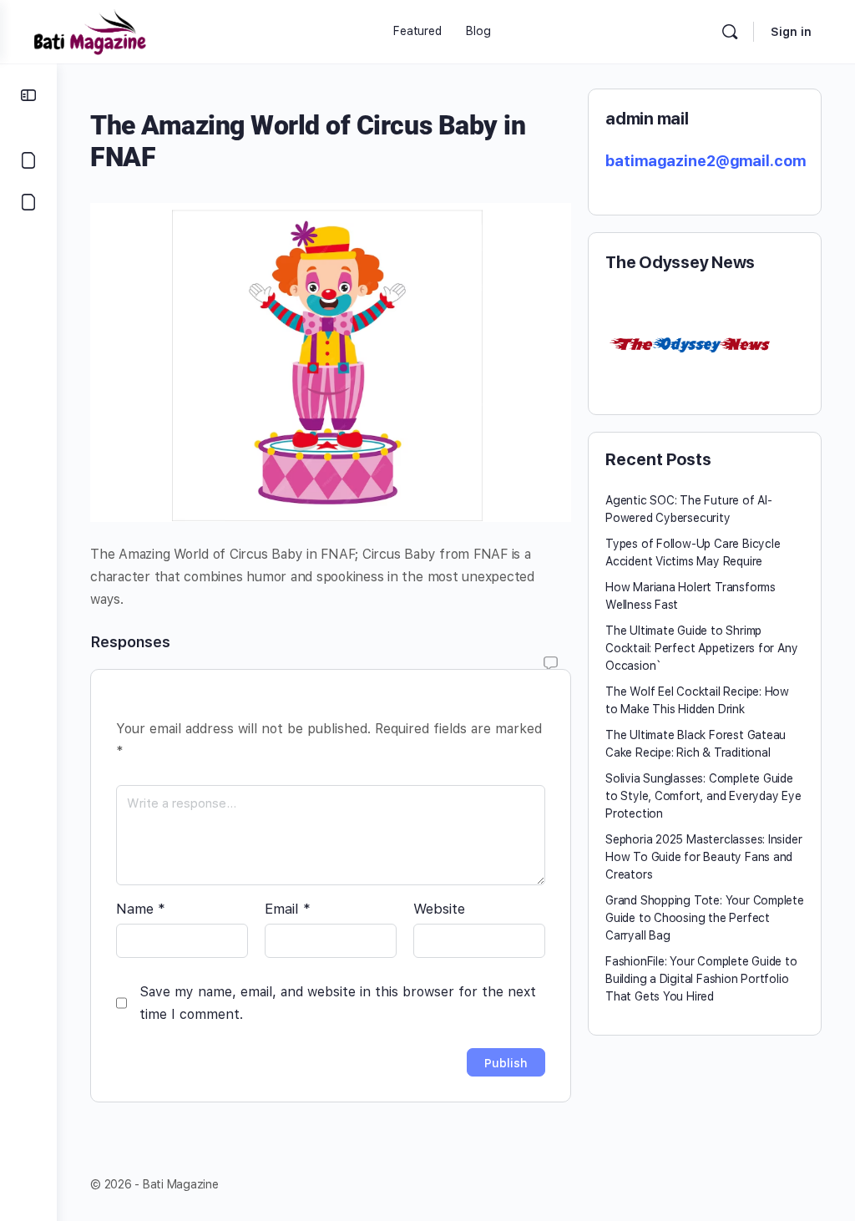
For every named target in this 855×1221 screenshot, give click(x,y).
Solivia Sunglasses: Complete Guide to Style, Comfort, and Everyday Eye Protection (703, 796)
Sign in (791, 31)
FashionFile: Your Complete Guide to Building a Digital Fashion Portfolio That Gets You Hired (701, 979)
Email (288, 908)
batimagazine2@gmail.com (705, 161)
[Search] (729, 32)
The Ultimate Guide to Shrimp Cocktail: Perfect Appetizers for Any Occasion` (701, 648)
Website (439, 908)
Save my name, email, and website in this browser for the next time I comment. (337, 1003)
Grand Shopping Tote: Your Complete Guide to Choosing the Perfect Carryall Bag (704, 918)
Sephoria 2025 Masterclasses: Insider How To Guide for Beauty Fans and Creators (703, 857)
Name (140, 908)
